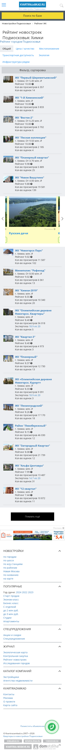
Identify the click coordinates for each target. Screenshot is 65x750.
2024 (18, 592)
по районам (10, 567)
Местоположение (49, 48)
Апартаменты (11, 621)
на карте (8, 578)
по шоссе (8, 560)
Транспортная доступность (18, 55)
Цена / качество (25, 48)
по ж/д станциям (12, 564)
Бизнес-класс (10, 603)
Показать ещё (32, 516)
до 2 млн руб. (10, 610)
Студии (7, 617)
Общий (6, 48)
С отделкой (9, 606)
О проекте (9, 701)
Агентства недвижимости (17, 680)
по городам (9, 556)
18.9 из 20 (34, 326)
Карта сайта (10, 705)
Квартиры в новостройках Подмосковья (22, 736)
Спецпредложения (14, 638)
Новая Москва (11, 571)
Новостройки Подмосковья (16, 23)
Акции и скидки (12, 635)
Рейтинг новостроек (14, 659)
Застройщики (11, 677)
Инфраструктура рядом (16, 61)
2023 (30, 592)
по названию (10, 574)
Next (62, 222)
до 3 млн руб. (10, 614)
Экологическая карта (15, 652)
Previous (2, 222)
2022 (24, 592)
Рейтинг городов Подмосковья (20, 41)
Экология (44, 55)
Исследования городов (16, 663)
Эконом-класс (11, 599)
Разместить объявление (32, 726)
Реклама (8, 697)
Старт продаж (11, 595)
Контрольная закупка (15, 656)
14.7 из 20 (34, 478)
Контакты (8, 694)
